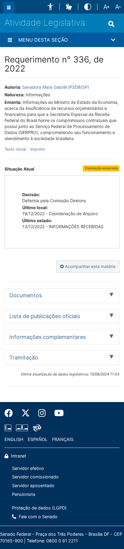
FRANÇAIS (62, 439)
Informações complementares (47, 337)
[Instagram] (42, 413)
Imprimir (37, 149)
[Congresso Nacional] (22, 428)
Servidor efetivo (28, 468)
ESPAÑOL (38, 439)
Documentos (25, 295)
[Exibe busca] (111, 24)
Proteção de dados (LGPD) (39, 507)
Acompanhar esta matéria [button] (90, 266)
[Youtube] (57, 413)
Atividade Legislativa (45, 22)
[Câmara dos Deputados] (9, 428)
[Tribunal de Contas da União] (36, 428)
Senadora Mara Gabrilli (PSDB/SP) (55, 87)
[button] (50, 6)
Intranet (18, 455)
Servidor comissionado (35, 476)
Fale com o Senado (37, 516)
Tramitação (23, 357)
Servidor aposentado (33, 485)
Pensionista (23, 494)
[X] (25, 413)
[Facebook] (11, 413)
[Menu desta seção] (10, 40)
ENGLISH (14, 439)
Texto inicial (16, 149)
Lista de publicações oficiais (44, 316)
